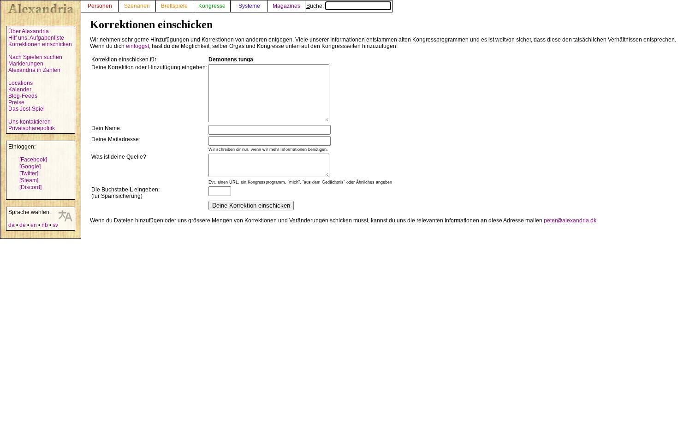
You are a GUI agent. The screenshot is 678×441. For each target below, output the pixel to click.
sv (55, 225)
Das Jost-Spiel (26, 109)
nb (45, 225)
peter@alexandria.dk (570, 220)
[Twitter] (28, 173)
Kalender (19, 89)
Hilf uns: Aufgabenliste (36, 38)
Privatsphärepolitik (31, 128)
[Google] (30, 166)
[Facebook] (33, 159)
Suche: (315, 6)
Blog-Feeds (22, 96)
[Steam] (28, 180)
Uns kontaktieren (29, 122)
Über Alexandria (28, 31)
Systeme (249, 6)
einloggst (137, 46)
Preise (16, 102)
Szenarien (137, 6)
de (22, 225)
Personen (100, 6)
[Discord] (30, 187)
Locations (20, 83)
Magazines (286, 6)
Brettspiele (174, 6)
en (33, 225)
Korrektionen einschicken (40, 44)
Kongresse (212, 6)
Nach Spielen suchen (35, 57)
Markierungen (25, 63)
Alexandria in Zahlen (34, 70)
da (11, 225)
